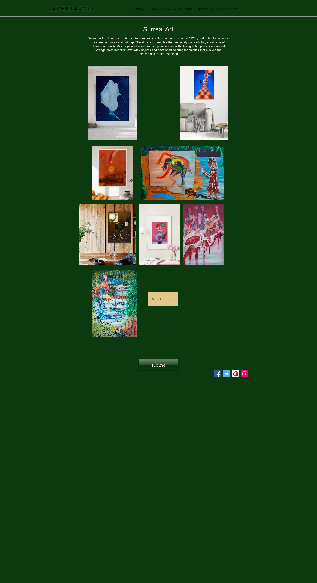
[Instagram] (244, 373)
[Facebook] (217, 373)
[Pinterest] (235, 373)
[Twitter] (226, 373)
